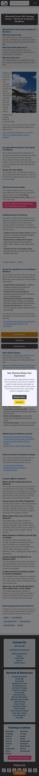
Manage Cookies (19, 397)
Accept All (19, 402)
